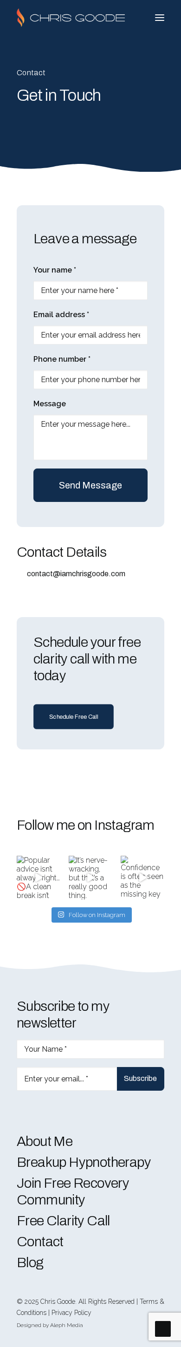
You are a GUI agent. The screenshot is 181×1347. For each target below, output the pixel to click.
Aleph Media (66, 1325)
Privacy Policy (71, 1312)
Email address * (61, 314)
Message (49, 403)
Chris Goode (57, 1301)
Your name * (54, 270)
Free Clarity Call (63, 1220)
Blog (30, 1262)
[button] (159, 17)
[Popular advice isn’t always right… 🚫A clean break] (38, 877)
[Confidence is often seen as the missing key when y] (142, 877)
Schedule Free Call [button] (73, 717)
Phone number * (61, 359)
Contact (40, 1241)
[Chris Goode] (71, 17)
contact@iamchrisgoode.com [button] (76, 574)
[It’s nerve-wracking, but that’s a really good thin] (90, 877)
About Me (44, 1141)
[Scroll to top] (163, 1328)
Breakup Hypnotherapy (84, 1162)
